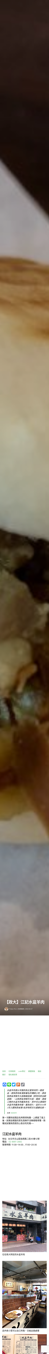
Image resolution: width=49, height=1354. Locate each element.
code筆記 (21, 1071)
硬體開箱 (31, 1071)
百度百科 (14, 1113)
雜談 (39, 1071)
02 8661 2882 (15, 1141)
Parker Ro (12, 1009)
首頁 (4, 1071)
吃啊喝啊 (21, 1009)
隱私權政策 (13, 1075)
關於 (4, 1075)
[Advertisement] (24, 1043)
